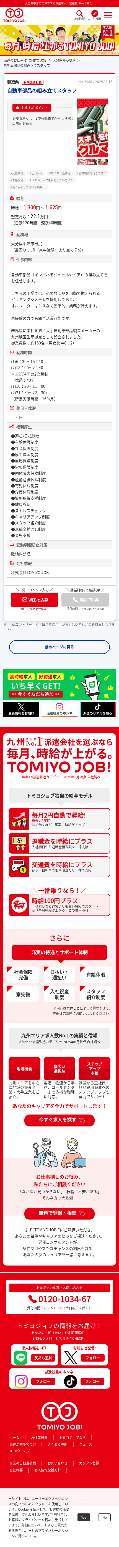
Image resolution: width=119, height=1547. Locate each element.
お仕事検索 (79, 18)
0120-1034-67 (64, 1298)
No (104, 1517)
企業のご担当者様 (22, 1463)
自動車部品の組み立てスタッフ (42, 90)
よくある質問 (58, 1444)
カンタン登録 (94, 18)
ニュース (85, 1444)
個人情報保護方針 (47, 1470)
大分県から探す (64, 60)
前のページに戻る (59, 646)
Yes (83, 1517)
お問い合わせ (58, 1463)
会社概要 (16, 1470)
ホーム (14, 1437)
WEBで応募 (38, 600)
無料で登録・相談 (57, 1212)
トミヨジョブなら (72, 1437)
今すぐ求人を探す (57, 1119)
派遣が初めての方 (22, 1444)
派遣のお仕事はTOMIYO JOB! (26, 60)
